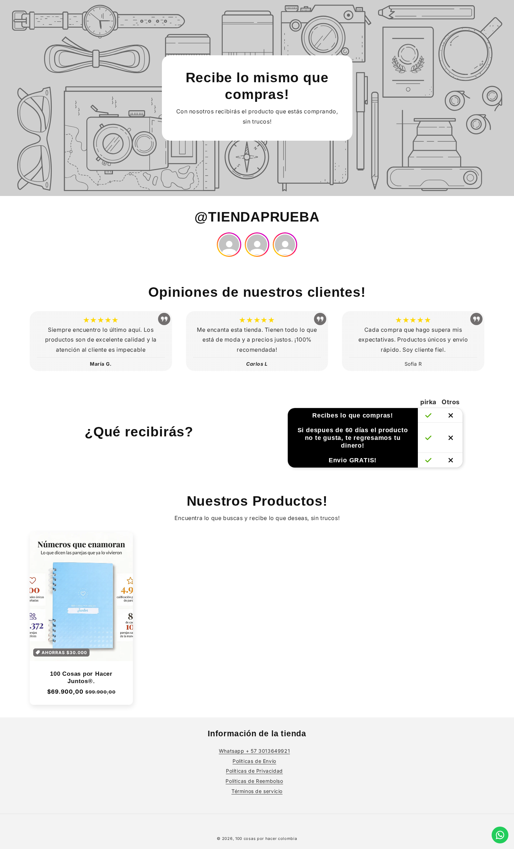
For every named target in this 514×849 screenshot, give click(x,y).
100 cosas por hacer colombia (266, 838)
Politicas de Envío (254, 761)
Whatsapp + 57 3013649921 (254, 751)
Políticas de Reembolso (254, 781)
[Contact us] (500, 835)
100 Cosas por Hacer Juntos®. (81, 678)
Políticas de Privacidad (254, 771)
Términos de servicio (257, 791)
